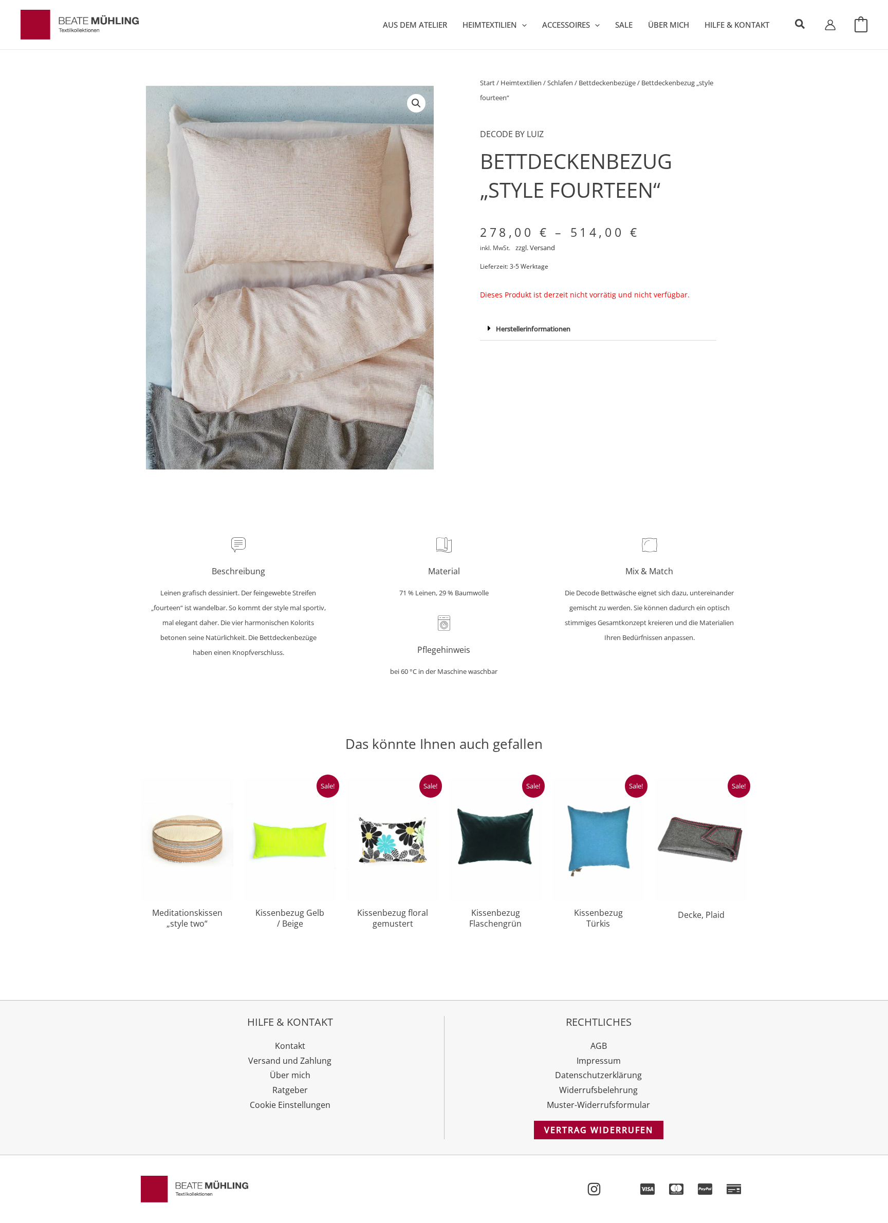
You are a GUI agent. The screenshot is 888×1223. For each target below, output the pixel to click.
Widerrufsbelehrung (598, 1090)
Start (487, 82)
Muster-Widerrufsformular (598, 1105)
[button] (522, 24)
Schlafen (560, 82)
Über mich (290, 1075)
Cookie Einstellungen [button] (290, 1105)
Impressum (599, 1060)
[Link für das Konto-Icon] (830, 25)
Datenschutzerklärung (598, 1075)
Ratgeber (290, 1090)
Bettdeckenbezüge (607, 82)
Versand (542, 247)
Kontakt (290, 1045)
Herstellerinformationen (533, 328)
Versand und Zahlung (289, 1060)
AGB (598, 1045)
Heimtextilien (521, 82)
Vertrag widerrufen (598, 1130)
